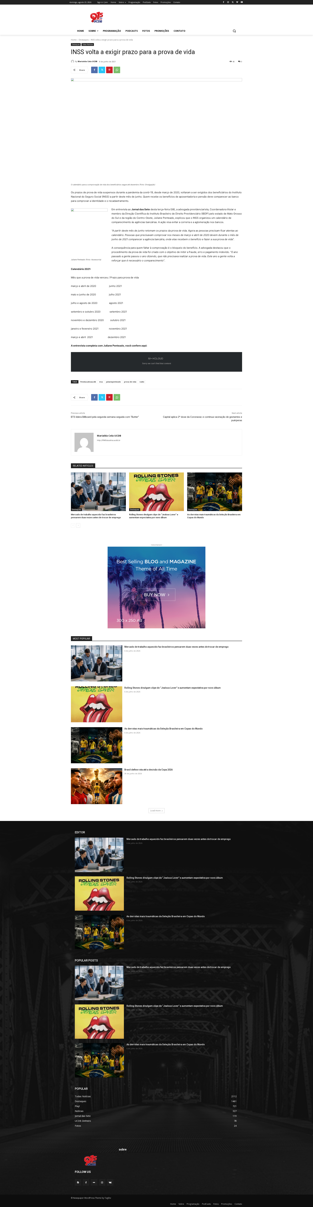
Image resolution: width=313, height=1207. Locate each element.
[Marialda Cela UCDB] (73, 61)
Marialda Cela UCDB (87, 61)
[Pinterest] (109, 70)
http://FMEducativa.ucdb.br (108, 440)
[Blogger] (78, 1182)
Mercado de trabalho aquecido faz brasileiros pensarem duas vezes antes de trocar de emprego (176, 646)
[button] (234, 31)
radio (142, 381)
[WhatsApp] (117, 70)
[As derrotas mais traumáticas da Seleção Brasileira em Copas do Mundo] (214, 491)
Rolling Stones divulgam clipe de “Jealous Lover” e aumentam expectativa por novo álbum (172, 687)
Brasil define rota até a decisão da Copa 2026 (148, 769)
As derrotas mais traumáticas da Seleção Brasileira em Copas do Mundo (163, 728)
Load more (155, 810)
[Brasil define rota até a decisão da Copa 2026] (96, 786)
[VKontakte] (110, 1182)
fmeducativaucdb (88, 381)
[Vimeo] (237, 2)
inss (101, 381)
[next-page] (78, 525)
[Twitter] (233, 2)
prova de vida (130, 381)
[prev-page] (73, 525)
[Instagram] (228, 2)
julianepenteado (113, 381)
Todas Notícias (87, 44)
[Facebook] (223, 2)
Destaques (84, 39)
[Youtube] (242, 2)
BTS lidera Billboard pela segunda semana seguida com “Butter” (105, 416)
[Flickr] (94, 1182)
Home (74, 39)
